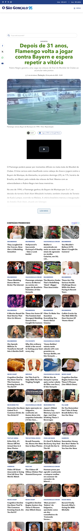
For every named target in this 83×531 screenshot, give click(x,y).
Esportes (44, 41)
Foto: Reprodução (47, 127)
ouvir (32, 133)
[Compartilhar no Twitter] (2, 51)
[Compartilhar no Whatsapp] (2, 57)
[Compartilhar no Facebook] (2, 45)
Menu (78, 8)
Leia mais (44, 211)
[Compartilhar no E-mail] (2, 63)
